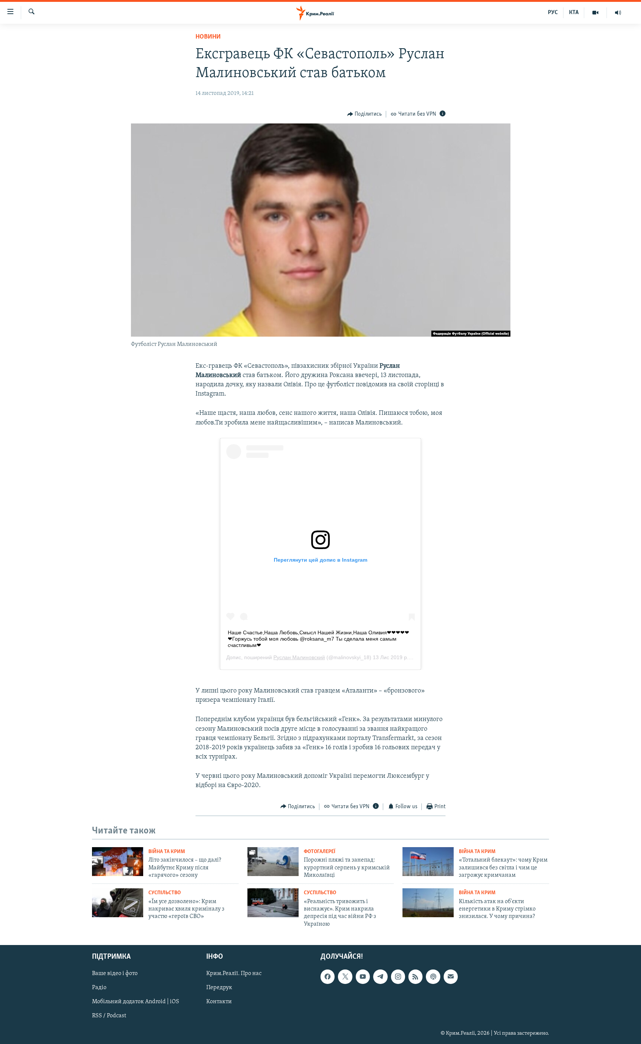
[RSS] (415, 976)
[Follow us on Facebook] (327, 976)
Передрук (219, 988)
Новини (208, 37)
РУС (553, 13)
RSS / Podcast (109, 1016)
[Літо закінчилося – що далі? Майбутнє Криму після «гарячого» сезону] (117, 861)
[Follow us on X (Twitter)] (345, 976)
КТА (574, 13)
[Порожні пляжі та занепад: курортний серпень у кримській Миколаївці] (273, 861)
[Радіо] (618, 12)
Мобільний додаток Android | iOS (135, 1002)
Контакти (219, 1002)
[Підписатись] (451, 976)
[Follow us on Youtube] (363, 976)
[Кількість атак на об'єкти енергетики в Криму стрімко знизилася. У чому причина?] (428, 902)
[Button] (364, 114)
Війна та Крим (166, 852)
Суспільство (164, 893)
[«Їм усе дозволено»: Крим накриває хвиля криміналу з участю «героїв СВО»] (117, 902)
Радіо (99, 988)
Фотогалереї (319, 852)
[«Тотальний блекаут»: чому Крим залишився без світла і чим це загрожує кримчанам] (428, 861)
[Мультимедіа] (595, 12)
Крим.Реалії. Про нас (234, 974)
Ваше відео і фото (115, 974)
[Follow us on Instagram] (398, 976)
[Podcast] (433, 976)
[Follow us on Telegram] (380, 976)
